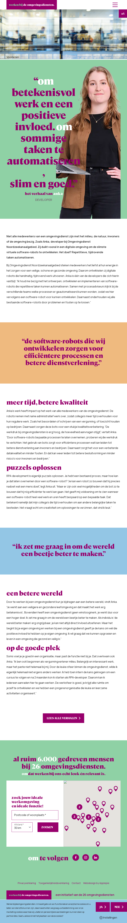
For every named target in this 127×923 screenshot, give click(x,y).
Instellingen (110, 917)
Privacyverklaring (27, 883)
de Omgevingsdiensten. (31, 4)
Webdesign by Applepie (96, 883)
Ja (101, 907)
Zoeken (47, 827)
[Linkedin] (95, 857)
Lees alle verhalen (62, 718)
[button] (100, 789)
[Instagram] (85, 857)
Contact (76, 883)
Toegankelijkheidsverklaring (53, 883)
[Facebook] (75, 857)
